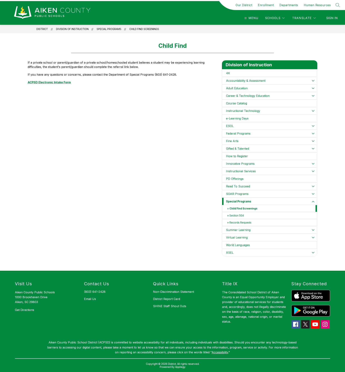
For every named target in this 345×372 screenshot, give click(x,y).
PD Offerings (234, 179)
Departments (288, 5)
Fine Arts (232, 141)
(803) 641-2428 (94, 292)
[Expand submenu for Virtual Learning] (313, 237)
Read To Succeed (238, 186)
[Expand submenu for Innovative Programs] (313, 163)
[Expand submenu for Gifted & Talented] (313, 148)
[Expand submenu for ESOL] (313, 126)
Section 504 (236, 215)
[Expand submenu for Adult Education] (313, 88)
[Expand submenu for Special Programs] (313, 202)
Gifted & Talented (237, 148)
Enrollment (266, 5)
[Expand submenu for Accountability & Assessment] (313, 80)
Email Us (90, 299)
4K (228, 73)
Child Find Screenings (144, 29)
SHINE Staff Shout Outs (169, 306)
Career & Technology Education (248, 96)
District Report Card (166, 299)
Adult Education (237, 88)
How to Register (237, 156)
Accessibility (220, 352)
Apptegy (180, 366)
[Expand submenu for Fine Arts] (313, 141)
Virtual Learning (237, 237)
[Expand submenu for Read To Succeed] (313, 186)
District (42, 29)
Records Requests (240, 222)
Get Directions (24, 310)
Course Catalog (236, 103)
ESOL (230, 126)
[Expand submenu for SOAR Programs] (313, 193)
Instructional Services (241, 171)
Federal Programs (238, 133)
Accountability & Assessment (245, 80)
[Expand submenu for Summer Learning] (313, 230)
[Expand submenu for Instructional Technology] (313, 110)
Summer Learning (238, 230)
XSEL (229, 252)
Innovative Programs (240, 163)
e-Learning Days (237, 118)
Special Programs (109, 29)
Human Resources (317, 5)
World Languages (238, 245)
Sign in (332, 18)
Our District (244, 5)
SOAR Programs (237, 194)
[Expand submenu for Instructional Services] (313, 171)
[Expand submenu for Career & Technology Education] (313, 95)
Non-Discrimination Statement (173, 292)
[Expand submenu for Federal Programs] (313, 133)
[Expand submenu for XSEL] (313, 252)
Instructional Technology (243, 111)
